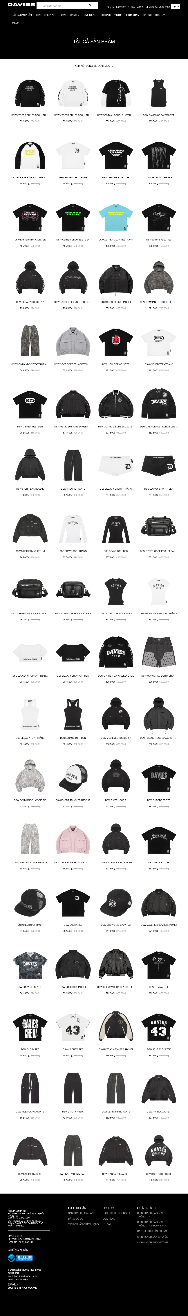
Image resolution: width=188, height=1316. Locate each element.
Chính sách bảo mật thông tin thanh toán (151, 1223)
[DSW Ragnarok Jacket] (116, 1151)
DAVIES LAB (89, 14)
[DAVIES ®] (21, 4)
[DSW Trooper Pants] (73, 466)
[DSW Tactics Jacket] (159, 1088)
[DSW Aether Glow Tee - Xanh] (116, 217)
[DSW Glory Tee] (30, 1026)
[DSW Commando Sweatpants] (30, 839)
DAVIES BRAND (68, 14)
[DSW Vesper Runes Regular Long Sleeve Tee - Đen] (30, 92)
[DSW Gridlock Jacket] (73, 964)
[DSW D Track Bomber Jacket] (116, 1026)
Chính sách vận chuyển (152, 1236)
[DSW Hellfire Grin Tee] (116, 341)
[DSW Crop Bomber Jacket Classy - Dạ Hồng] (73, 839)
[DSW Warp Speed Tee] (159, 217)
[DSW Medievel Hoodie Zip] (116, 715)
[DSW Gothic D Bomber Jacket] (116, 403)
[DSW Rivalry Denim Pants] (73, 1151)
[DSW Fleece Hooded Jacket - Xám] (159, 715)
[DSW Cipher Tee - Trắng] (159, 341)
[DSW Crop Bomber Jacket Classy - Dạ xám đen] (73, 341)
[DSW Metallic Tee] (159, 839)
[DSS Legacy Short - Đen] (159, 466)
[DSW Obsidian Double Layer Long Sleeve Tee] (116, 92)
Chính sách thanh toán (152, 1242)
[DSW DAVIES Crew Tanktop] (159, 92)
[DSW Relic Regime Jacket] (116, 279)
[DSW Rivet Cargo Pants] (30, 1088)
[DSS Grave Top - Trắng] (73, 528)
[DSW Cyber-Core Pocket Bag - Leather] (159, 528)
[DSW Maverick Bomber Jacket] (159, 902)
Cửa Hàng (109, 1218)
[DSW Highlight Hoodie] (159, 1151)
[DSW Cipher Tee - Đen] (30, 403)
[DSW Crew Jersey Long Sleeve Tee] (159, 403)
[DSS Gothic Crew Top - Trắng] (159, 590)
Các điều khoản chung (152, 1231)
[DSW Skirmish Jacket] (30, 1151)
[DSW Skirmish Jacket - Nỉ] (30, 528)
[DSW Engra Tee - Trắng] (73, 154)
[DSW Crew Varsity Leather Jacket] (116, 964)
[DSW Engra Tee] (73, 902)
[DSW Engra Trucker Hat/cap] (73, 777)
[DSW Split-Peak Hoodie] (30, 466)
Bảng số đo (75, 1218)
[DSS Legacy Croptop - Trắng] (30, 652)
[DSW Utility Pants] (73, 1088)
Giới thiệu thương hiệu (118, 1213)
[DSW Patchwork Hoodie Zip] (116, 839)
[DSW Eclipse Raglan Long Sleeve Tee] (30, 154)
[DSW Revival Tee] (159, 964)
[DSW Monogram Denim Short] (159, 652)
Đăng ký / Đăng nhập (159, 6)
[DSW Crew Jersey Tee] (30, 964)
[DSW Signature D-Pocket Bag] (73, 590)
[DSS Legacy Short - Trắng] (116, 466)
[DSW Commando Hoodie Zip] (30, 777)
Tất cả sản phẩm (22, 14)
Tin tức (147, 14)
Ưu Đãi (107, 1224)
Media (15, 22)
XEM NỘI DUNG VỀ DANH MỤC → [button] (94, 65)
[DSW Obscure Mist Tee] (116, 154)
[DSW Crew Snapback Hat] (116, 902)
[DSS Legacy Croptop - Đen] (73, 652)
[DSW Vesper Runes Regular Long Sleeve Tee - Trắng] (73, 92)
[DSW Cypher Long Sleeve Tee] (116, 652)
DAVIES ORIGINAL (45, 14)
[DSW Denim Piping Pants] (116, 1088)
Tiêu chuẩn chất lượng (83, 1224)
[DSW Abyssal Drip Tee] (159, 154)
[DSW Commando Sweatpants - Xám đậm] (30, 341)
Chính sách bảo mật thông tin (150, 1214)
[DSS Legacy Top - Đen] (73, 715)
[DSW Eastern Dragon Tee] (30, 217)
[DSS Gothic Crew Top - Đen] (116, 590)
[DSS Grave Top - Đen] (116, 528)
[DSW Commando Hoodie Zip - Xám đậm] (159, 279)
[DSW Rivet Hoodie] (116, 777)
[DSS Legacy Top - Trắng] (30, 715)
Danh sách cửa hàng (81, 1213)
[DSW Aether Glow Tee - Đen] (73, 217)
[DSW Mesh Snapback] (30, 902)
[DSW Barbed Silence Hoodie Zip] (73, 279)
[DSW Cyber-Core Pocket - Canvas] (30, 590)
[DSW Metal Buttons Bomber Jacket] (73, 403)
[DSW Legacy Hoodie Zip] (30, 279)
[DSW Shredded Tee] (159, 777)
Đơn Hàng (161, 14)
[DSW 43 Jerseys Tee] (159, 1026)
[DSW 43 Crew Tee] (73, 1026)
